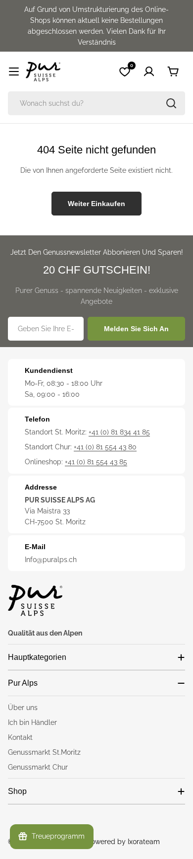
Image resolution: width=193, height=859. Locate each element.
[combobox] (96, 103)
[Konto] (149, 71)
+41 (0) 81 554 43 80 (105, 447)
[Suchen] (171, 103)
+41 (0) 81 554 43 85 (96, 462)
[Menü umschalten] (14, 71)
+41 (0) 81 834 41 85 (119, 432)
